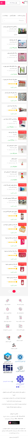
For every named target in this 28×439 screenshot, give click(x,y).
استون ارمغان (14, 158)
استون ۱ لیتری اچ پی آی (12, 145)
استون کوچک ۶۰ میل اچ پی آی (10, 172)
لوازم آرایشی (12, 15)
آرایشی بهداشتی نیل (13, 42)
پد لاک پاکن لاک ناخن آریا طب (11, 92)
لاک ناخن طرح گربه (13, 40)
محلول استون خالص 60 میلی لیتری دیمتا (8, 211)
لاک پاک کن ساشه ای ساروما (11, 238)
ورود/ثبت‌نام (12, 2)
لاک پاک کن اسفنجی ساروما (11, 264)
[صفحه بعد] (9, 291)
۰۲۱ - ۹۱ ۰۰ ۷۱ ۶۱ (21, 416)
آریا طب (15, 81)
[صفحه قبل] (18, 291)
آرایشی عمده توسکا (13, 147)
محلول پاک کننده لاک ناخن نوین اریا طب (9, 79)
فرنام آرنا (15, 213)
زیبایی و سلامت (21, 15)
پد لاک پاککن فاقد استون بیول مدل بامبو (8, 66)
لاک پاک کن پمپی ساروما (12, 277)
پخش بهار (15, 121)
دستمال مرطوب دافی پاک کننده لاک (9, 185)
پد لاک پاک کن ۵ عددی (12, 106)
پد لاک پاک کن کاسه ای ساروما (10, 251)
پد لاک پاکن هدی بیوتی (12, 53)
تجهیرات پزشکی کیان (13, 28)
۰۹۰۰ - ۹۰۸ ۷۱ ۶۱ (19, 419)
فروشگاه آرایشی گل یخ (13, 187)
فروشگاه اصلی (14, 108)
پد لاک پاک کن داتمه (13, 132)
